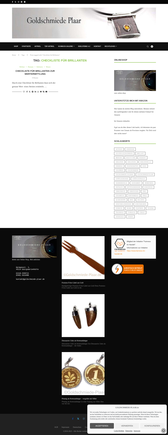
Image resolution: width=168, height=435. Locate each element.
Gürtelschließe (122, 178)
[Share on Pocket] (41, 92)
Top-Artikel (49, 46)
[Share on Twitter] (30, 92)
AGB (56, 427)
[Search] (147, 46)
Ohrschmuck (120, 191)
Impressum (137, 431)
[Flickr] (24, 2)
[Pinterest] (21, 2)
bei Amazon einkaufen (122, 121)
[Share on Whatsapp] (38, 92)
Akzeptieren (101, 426)
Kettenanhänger (133, 187)
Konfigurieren (152, 426)
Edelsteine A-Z (84, 46)
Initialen (119, 187)
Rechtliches (110, 46)
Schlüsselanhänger (123, 204)
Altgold (119, 149)
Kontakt (97, 46)
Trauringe (120, 212)
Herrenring (149, 183)
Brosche (119, 157)
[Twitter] (15, 2)
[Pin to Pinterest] (32, 92)
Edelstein (119, 162)
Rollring (140, 199)
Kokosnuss (148, 187)
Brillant (140, 153)
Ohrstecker (134, 191)
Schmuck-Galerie (65, 46)
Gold (144, 166)
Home (14, 55)
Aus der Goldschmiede (124, 153)
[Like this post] (24, 92)
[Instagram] (18, 2)
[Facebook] (12, 2)
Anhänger (130, 149)
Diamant (142, 157)
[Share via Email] (46, 92)
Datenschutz (128, 431)
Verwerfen (127, 426)
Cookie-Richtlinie (119, 431)
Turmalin (131, 212)
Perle (145, 195)
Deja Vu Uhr (130, 157)
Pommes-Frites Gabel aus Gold (72, 283)
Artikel (37, 46)
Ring (131, 199)
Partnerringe (133, 195)
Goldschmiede (133, 170)
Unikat (142, 212)
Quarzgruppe (121, 199)
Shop (16, 46)
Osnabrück (120, 195)
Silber (129, 208)
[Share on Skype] (43, 92)
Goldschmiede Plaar (145, 174)
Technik (151, 208)
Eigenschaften (132, 166)
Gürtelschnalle (138, 178)
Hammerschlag (121, 183)
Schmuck (119, 208)
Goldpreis (119, 170)
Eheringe (119, 166)
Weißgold (120, 216)
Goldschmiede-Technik (124, 174)
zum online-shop (120, 93)
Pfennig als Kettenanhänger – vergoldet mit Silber (79, 399)
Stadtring (139, 208)
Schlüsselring (140, 204)
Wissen (130, 216)
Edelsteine (132, 162)
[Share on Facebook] (27, 92)
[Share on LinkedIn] (35, 92)
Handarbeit (136, 183)
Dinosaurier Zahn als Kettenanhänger (75, 341)
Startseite (26, 46)
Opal (144, 191)
